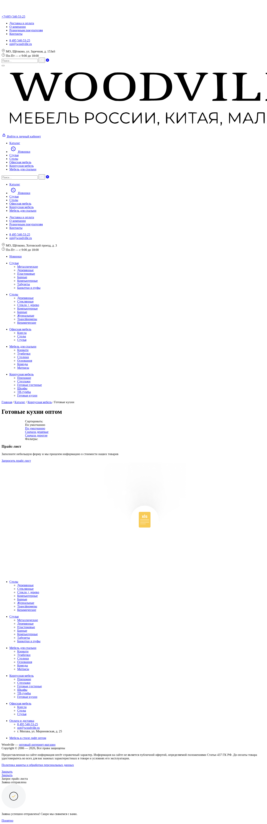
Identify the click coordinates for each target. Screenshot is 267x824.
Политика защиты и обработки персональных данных (38, 765)
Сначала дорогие (36, 435)
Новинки (15, 256)
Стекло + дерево (28, 305)
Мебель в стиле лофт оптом (27, 738)
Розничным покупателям (26, 30)
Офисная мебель (20, 329)
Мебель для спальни (22, 346)
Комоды (22, 364)
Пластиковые (26, 273)
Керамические (26, 322)
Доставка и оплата (21, 23)
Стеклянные (25, 301)
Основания (24, 360)
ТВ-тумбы (24, 392)
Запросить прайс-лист (16, 460)
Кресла (22, 332)
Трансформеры (27, 319)
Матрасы (23, 367)
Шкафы (22, 388)
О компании (17, 26)
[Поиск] (42, 60)
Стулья (14, 263)
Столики (23, 357)
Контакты (15, 33)
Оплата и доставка (21, 720)
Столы (13, 294)
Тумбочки (23, 353)
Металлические (27, 266)
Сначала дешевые (36, 432)
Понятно (7, 820)
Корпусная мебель (21, 374)
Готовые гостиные (29, 385)
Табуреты (23, 284)
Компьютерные (27, 280)
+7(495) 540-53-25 (13, 16)
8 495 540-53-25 (19, 40)
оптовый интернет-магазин (37, 744)
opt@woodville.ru (20, 44)
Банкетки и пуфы (28, 287)
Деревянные (25, 270)
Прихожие (24, 377)
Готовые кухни (27, 395)
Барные (22, 277)
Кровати (23, 350)
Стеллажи (23, 381)
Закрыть (7, 771)
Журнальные (25, 315)
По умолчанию (35, 428)
